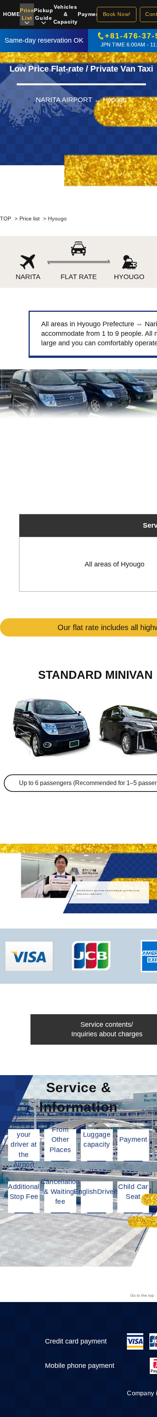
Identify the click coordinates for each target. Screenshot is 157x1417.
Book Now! (117, 14)
